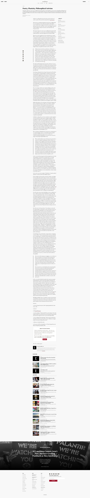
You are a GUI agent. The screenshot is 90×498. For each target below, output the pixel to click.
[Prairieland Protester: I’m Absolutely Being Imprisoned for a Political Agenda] (36, 403)
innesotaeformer (46, 387)
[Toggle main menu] (88, 1)
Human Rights (43, 395)
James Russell (42, 361)
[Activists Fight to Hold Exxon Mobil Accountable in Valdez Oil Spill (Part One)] (36, 365)
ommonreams (45, 423)
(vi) (55, 186)
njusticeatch (45, 429)
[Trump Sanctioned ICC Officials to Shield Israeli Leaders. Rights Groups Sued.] (36, 433)
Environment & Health (24, 478)
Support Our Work (42, 478)
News (41, 356)
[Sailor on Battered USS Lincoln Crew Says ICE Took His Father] (36, 415)
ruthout (29, 15)
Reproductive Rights (24, 488)
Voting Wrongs (33, 485)
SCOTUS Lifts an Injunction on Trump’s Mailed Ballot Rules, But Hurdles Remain (47, 421)
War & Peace (43, 389)
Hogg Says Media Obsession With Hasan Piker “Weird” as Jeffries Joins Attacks (47, 379)
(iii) (39, 74)
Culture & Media (24, 474)
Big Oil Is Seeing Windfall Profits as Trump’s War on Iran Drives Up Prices (61, 22)
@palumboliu (43, 350)
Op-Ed (23, 6)
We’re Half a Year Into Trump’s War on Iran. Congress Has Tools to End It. (61, 26)
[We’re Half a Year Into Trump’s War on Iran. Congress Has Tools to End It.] (36, 391)
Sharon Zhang (42, 381)
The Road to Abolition (34, 481)
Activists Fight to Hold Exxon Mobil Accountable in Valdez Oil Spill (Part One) (48, 364)
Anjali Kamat (42, 405)
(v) (49, 184)
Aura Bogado (42, 429)
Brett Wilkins (42, 423)
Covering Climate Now (34, 488)
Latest (2, 1)
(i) (38, 44)
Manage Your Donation (43, 477)
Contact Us (42, 490)
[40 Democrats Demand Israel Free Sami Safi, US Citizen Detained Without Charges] (36, 397)
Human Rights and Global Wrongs (34, 479)
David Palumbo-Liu (25, 15)
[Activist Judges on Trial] (36, 370)
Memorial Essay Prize (43, 485)
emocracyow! (45, 405)
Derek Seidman (42, 411)
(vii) (53, 291)
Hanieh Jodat (42, 393)
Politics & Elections (44, 377)
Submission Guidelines (43, 481)
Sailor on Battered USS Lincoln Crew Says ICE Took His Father (61, 30)
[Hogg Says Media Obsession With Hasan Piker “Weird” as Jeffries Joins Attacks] (36, 379)
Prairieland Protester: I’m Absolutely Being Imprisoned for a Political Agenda (46, 403)
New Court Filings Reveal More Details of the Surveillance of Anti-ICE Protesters (47, 385)
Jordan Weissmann (38, 311)
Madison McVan (42, 387)
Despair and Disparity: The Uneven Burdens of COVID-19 (34, 477)
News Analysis (42, 407)
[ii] (44, 61)
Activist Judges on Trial (43, 369)
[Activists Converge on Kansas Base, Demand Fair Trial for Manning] (36, 358)
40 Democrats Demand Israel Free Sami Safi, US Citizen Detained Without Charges (61, 38)
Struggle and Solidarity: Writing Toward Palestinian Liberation (34, 475)
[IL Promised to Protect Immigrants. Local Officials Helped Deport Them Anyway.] (36, 427)
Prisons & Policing (24, 485)
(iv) (36, 90)
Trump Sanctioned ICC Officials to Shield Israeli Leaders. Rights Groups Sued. (47, 433)
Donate (84, 1)
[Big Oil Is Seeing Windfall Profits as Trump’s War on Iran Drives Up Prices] (36, 409)
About (5, 1)
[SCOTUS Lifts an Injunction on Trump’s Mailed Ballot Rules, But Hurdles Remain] (36, 421)
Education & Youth (24, 477)
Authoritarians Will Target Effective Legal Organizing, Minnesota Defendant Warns (61, 42)
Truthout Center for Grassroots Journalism (43, 487)
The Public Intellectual (34, 482)
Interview (41, 401)
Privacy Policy (42, 484)
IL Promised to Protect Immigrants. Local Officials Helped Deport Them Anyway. (48, 427)
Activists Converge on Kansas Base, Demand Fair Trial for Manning (47, 358)
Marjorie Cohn (42, 435)
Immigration (43, 413)
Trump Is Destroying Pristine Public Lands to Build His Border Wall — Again (61, 34)
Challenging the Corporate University (34, 487)
